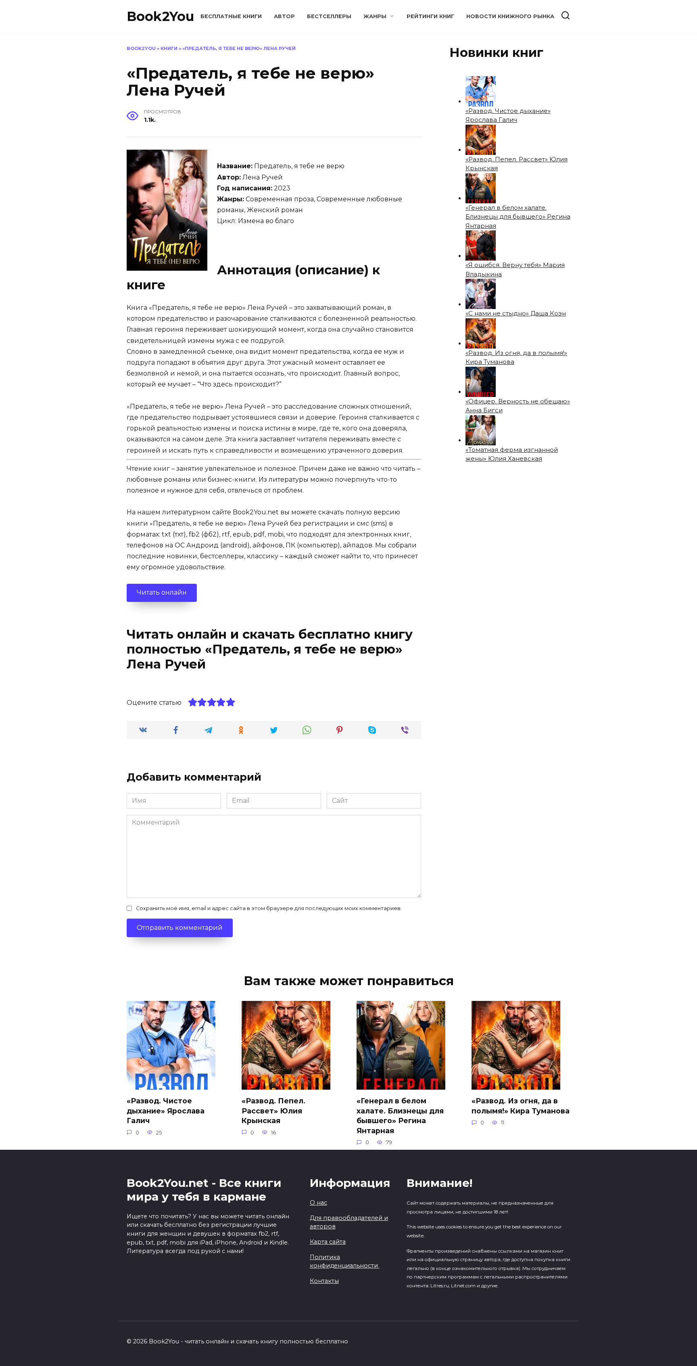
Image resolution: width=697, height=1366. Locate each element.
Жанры (374, 16)
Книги (169, 48)
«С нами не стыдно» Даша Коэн (515, 313)
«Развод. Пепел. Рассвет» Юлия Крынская (273, 1111)
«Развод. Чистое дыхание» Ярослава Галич (166, 1111)
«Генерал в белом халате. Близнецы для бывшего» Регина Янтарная (517, 217)
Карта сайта (328, 1241)
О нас (318, 1202)
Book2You (160, 16)
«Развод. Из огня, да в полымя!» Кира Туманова (521, 1106)
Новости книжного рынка (510, 16)
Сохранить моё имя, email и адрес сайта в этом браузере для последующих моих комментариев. (269, 908)
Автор (284, 16)
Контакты (324, 1281)
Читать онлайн (162, 592)
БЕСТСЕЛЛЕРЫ (329, 16)
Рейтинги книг (430, 16)
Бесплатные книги (231, 16)
